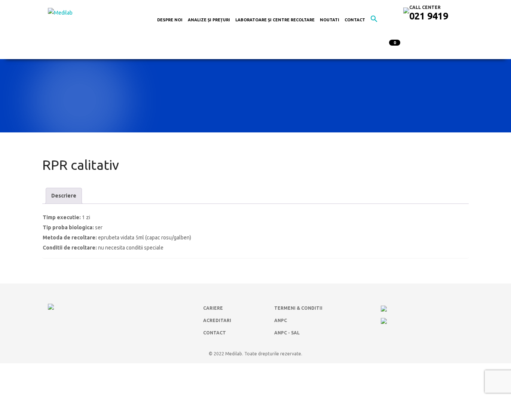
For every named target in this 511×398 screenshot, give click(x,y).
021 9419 (428, 16)
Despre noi (170, 20)
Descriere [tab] (63, 196)
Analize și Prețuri (209, 20)
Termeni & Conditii (298, 308)
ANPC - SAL (287, 332)
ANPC (280, 320)
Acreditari (217, 320)
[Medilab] (60, 12)
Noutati (329, 20)
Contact (355, 20)
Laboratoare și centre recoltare (275, 20)
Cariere (213, 308)
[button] (374, 20)
